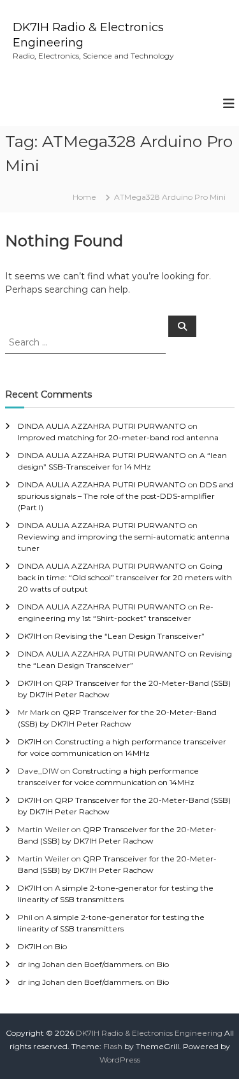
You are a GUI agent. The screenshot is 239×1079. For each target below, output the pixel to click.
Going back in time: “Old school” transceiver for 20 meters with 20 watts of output (125, 577)
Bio (61, 946)
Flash (112, 1046)
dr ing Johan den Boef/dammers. (80, 964)
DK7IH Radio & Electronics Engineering (149, 1033)
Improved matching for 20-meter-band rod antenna (118, 437)
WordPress (119, 1059)
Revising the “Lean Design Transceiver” (130, 636)
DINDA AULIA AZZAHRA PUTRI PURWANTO (102, 426)
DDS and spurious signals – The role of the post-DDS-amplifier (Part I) (125, 496)
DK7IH (29, 636)
